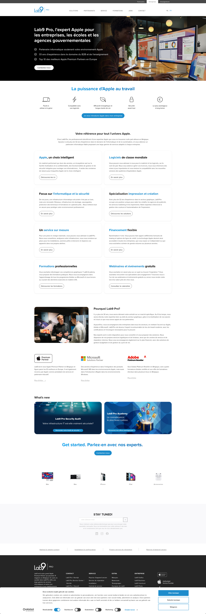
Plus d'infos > (40, 380)
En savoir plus (116, 177)
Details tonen (130, 610)
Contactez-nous (44, 67)
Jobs (131, 11)
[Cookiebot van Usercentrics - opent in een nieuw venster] (28, 609)
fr (171, 11)
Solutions (73, 11)
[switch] (78, 609)
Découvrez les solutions (121, 213)
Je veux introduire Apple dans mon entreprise (103, 115)
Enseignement (165, 2)
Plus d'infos (85, 380)
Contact (141, 11)
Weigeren (173, 607)
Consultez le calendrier (120, 286)
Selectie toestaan (173, 600)
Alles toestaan (173, 593)
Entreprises (152, 2)
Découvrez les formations (51, 286)
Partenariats (89, 11)
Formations (118, 11)
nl (167, 11)
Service (104, 11)
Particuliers (141, 2)
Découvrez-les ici (48, 177)
